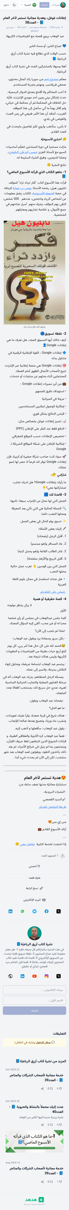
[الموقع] (10, 976)
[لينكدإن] (10, 911)
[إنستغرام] (46, 976)
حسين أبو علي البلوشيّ (23, 152)
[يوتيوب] (34, 976)
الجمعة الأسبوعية (43, 193)
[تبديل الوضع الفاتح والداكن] (14, 5)
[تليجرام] (34, 911)
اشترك (44, 5)
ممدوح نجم (51, 79)
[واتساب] (22, 911)
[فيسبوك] (46, 911)
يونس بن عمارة (22, 188)
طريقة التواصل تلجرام (52, 807)
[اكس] (59, 911)
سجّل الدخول (43, 1042)
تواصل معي (27, 844)
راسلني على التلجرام (52, 592)
